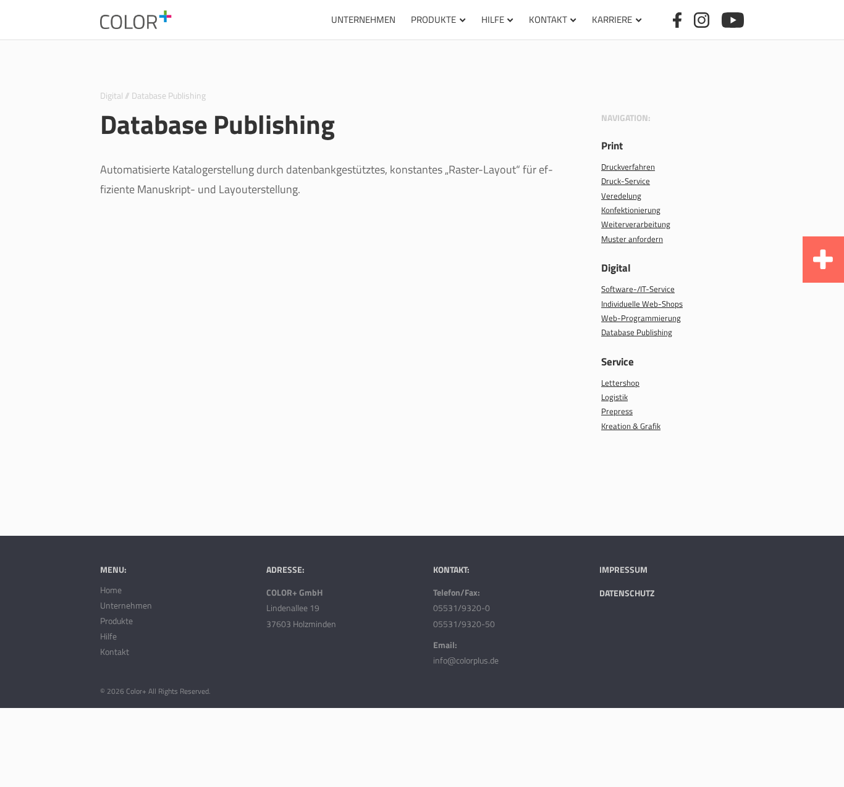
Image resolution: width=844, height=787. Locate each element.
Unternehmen (363, 19)
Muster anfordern (632, 239)
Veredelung (621, 195)
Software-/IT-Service (638, 289)
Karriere (612, 19)
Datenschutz (626, 592)
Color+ (136, 691)
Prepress (617, 411)
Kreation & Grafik (630, 426)
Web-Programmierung (641, 318)
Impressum (623, 569)
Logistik (614, 397)
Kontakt (548, 19)
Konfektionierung (630, 210)
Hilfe (492, 19)
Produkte (433, 19)
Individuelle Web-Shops (642, 304)
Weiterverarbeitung (635, 224)
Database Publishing (636, 332)
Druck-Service (625, 181)
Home (111, 589)
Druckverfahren (628, 166)
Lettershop (620, 383)
